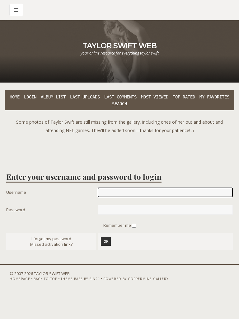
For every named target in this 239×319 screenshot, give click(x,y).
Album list (53, 96)
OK (105, 241)
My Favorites (214, 96)
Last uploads (85, 96)
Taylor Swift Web (119, 45)
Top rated (184, 96)
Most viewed (154, 96)
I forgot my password (51, 238)
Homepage (20, 279)
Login (30, 96)
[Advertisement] (119, 149)
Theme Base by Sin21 (80, 279)
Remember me (117, 225)
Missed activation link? (51, 244)
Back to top (45, 279)
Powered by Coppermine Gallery (135, 279)
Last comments (120, 96)
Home (15, 96)
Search (119, 103)
